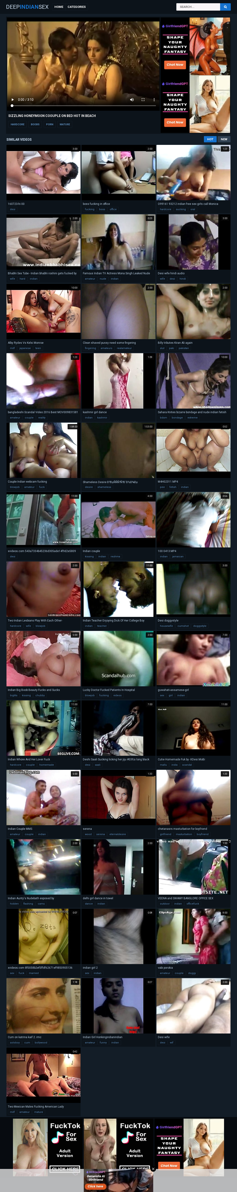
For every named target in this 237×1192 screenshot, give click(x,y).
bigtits (13, 695)
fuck (42, 487)
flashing (28, 903)
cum (27, 1042)
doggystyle (199, 625)
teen (38, 348)
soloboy (15, 1042)
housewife (166, 625)
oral (192, 209)
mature (65, 124)
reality (41, 417)
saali (97, 764)
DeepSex (27, 7)
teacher (102, 625)
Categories (77, 7)
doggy (192, 973)
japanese (25, 348)
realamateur (124, 348)
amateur (90, 278)
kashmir (102, 417)
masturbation (184, 834)
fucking (89, 209)
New (224, 139)
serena (100, 834)
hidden (14, 903)
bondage (177, 417)
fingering (90, 348)
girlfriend (165, 834)
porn (49, 124)
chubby (40, 695)
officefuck (193, 903)
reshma (115, 556)
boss (102, 209)
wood (88, 834)
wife (12, 278)
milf (12, 348)
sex (162, 695)
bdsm (163, 417)
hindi (183, 278)
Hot (210, 139)
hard (22, 278)
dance (89, 903)
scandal (187, 764)
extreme (192, 417)
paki (171, 348)
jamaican (178, 556)
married (34, 973)
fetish (172, 487)
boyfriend (203, 834)
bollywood (41, 1042)
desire (89, 487)
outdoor (165, 903)
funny (103, 1042)
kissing (89, 556)
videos (117, 695)
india (175, 764)
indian (33, 278)
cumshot (183, 625)
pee (162, 487)
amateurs (106, 348)
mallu (163, 764)
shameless (104, 487)
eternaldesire (117, 834)
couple (29, 417)
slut (162, 348)
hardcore (17, 124)
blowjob (15, 487)
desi (12, 209)
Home (58, 7)
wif (171, 1042)
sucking (181, 209)
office (113, 209)
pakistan (184, 348)
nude (103, 278)
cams (41, 903)
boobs (35, 124)
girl (171, 695)
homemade (46, 764)
